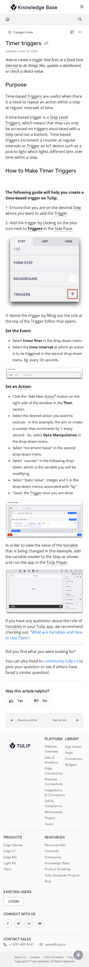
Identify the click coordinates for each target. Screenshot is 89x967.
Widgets (71, 765)
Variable (70, 545)
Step (9, 134)
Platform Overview (51, 749)
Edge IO (9, 851)
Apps (69, 752)
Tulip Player (57, 562)
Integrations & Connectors (55, 792)
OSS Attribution (53, 957)
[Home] (34, 7)
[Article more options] (80, 32)
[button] (25, 720)
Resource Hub (55, 845)
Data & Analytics (51, 760)
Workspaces (53, 812)
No (44, 701)
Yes (20, 701)
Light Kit (10, 863)
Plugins (50, 818)
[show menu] (81, 7)
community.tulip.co (61, 661)
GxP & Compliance (53, 803)
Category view (23, 32)
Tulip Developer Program (62, 875)
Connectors (73, 759)
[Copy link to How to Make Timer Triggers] (13, 181)
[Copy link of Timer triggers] (46, 43)
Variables (13, 626)
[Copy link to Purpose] (34, 85)
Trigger (33, 145)
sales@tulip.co (55, 944)
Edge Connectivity (54, 770)
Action (24, 386)
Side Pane (63, 228)
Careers (35, 957)
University (52, 851)
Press (71, 957)
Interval (11, 65)
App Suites (73, 746)
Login (13, 901)
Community (53, 857)
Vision (49, 824)
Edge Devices (13, 845)
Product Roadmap (58, 869)
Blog (48, 881)
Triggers (34, 96)
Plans (7, 869)
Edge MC (10, 857)
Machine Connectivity (54, 781)
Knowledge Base (57, 863)
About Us (20, 957)
